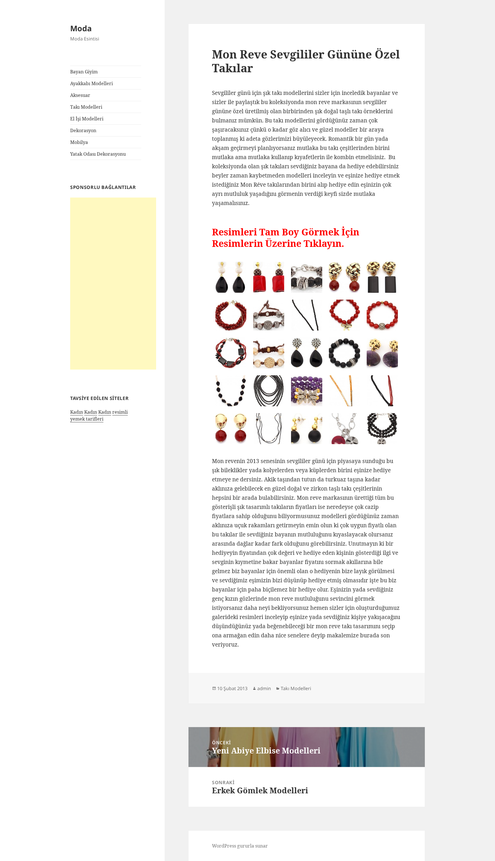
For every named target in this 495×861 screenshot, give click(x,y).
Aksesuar (80, 95)
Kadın (76, 412)
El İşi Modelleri (86, 119)
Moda (81, 28)
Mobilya (79, 142)
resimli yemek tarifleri (99, 415)
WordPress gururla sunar (240, 846)
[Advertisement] (113, 284)
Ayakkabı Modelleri (91, 83)
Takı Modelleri (86, 107)
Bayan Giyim (84, 72)
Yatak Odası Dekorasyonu (98, 154)
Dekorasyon (83, 130)
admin (264, 688)
